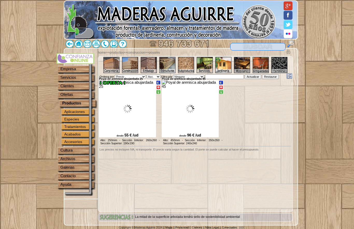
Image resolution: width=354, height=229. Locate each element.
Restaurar (270, 76)
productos (117, 52)
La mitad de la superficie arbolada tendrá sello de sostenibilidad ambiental (187, 217)
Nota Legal (212, 227)
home (102, 52)
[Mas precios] (158, 82)
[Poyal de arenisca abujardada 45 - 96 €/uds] (221, 92)
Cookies (197, 227)
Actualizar (253, 76)
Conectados (229, 227)
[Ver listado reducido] (289, 76)
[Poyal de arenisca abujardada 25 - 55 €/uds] (158, 92)
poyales (154, 52)
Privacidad (182, 227)
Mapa (168, 227)
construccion (136, 52)
